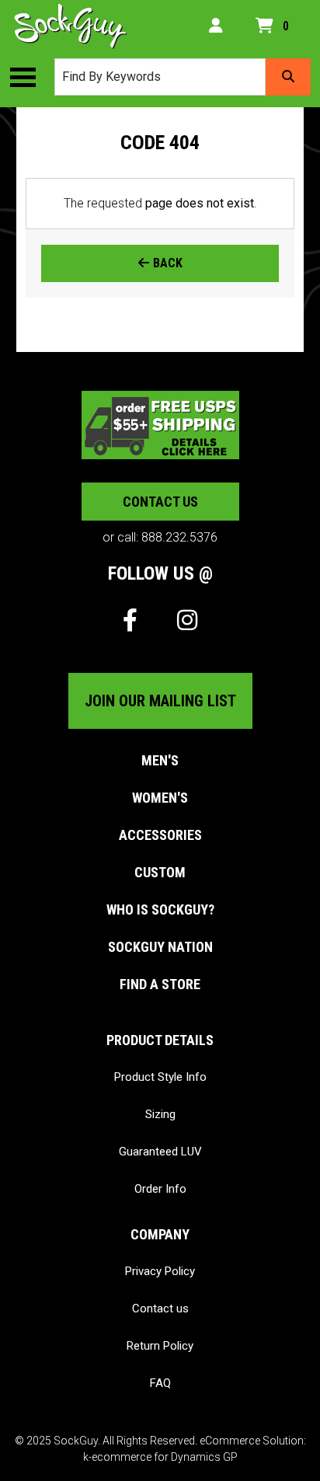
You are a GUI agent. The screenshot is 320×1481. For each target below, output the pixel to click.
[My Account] (216, 26)
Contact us (160, 501)
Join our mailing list (160, 701)
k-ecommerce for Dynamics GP (160, 1457)
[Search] (288, 77)
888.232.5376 (179, 537)
